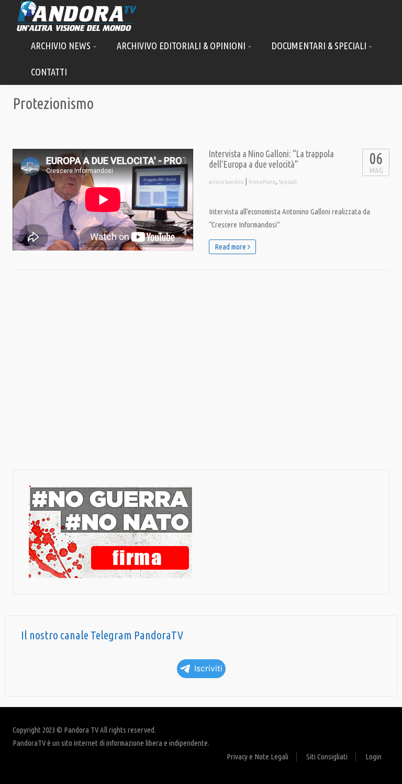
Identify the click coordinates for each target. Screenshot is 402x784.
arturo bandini (226, 182)
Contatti (49, 72)
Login (373, 756)
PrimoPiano (262, 182)
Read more (231, 246)
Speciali (288, 182)
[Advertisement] (201, 370)
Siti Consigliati (327, 756)
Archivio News (62, 45)
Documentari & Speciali (320, 45)
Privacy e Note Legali (257, 756)
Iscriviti (208, 668)
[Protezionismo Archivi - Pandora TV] (75, 15)
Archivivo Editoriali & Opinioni (182, 45)
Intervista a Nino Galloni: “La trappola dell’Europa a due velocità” (271, 159)
